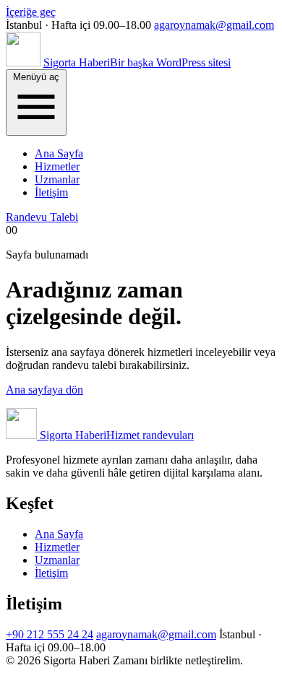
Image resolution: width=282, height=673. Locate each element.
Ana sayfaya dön (44, 389)
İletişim (51, 192)
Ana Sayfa (59, 153)
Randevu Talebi (42, 217)
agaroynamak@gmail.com (214, 25)
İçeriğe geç (31, 12)
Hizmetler (57, 166)
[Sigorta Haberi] (23, 62)
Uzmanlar (57, 179)
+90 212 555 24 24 (49, 634)
